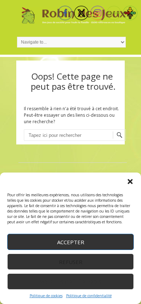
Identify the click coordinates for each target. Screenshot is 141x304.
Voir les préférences (71, 281)
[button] (130, 181)
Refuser (70, 261)
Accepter (70, 242)
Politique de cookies (46, 295)
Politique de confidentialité (89, 295)
